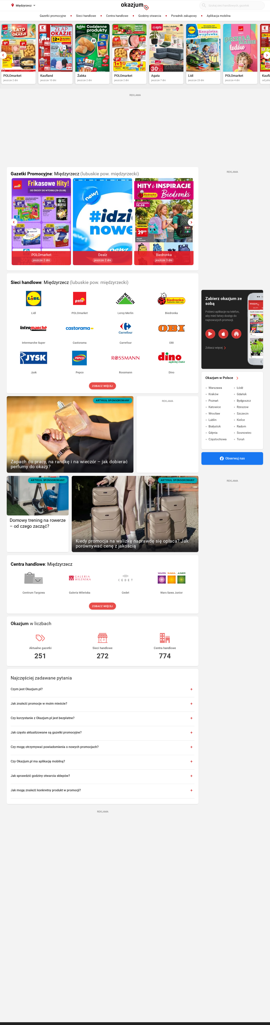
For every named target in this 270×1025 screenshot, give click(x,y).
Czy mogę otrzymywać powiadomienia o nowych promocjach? (55, 747)
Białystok (215, 426)
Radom (241, 426)
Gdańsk (242, 394)
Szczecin (242, 413)
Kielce (241, 420)
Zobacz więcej (102, 385)
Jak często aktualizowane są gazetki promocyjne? (46, 732)
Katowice (215, 407)
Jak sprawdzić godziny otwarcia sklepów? (40, 776)
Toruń (240, 439)
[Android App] (210, 334)
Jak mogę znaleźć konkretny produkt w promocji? (46, 790)
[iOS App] (223, 334)
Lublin (212, 420)
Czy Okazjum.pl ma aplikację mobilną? (38, 761)
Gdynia (213, 433)
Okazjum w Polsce (219, 378)
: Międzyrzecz (75, 174)
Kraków (213, 394)
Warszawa (215, 388)
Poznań (213, 400)
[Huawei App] (236, 334)
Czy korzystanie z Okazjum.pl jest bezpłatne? (43, 718)
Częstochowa (218, 439)
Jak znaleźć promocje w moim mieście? (39, 703)
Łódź (240, 388)
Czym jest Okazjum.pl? (27, 689)
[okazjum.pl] (135, 6)
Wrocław (214, 413)
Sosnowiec (244, 433)
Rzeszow (242, 407)
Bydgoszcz (244, 400)
